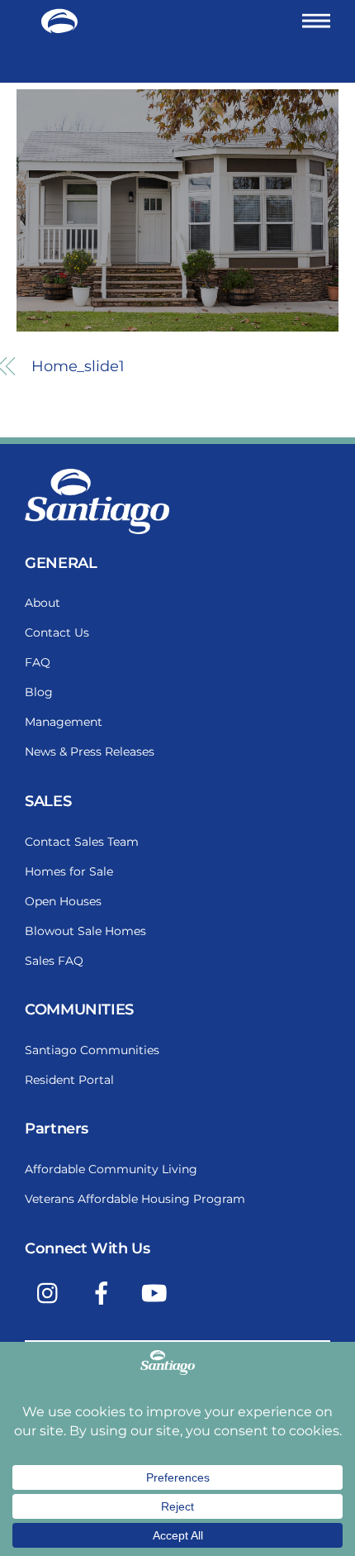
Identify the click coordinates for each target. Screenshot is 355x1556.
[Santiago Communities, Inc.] (59, 27)
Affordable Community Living (111, 1169)
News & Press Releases (89, 751)
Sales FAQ (54, 960)
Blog (39, 692)
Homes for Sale (69, 871)
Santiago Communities (92, 1050)
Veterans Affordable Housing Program (135, 1198)
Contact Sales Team (82, 841)
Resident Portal (69, 1079)
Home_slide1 (78, 366)
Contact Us (57, 632)
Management (63, 721)
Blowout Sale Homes (85, 931)
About (42, 602)
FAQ (37, 662)
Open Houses (63, 901)
